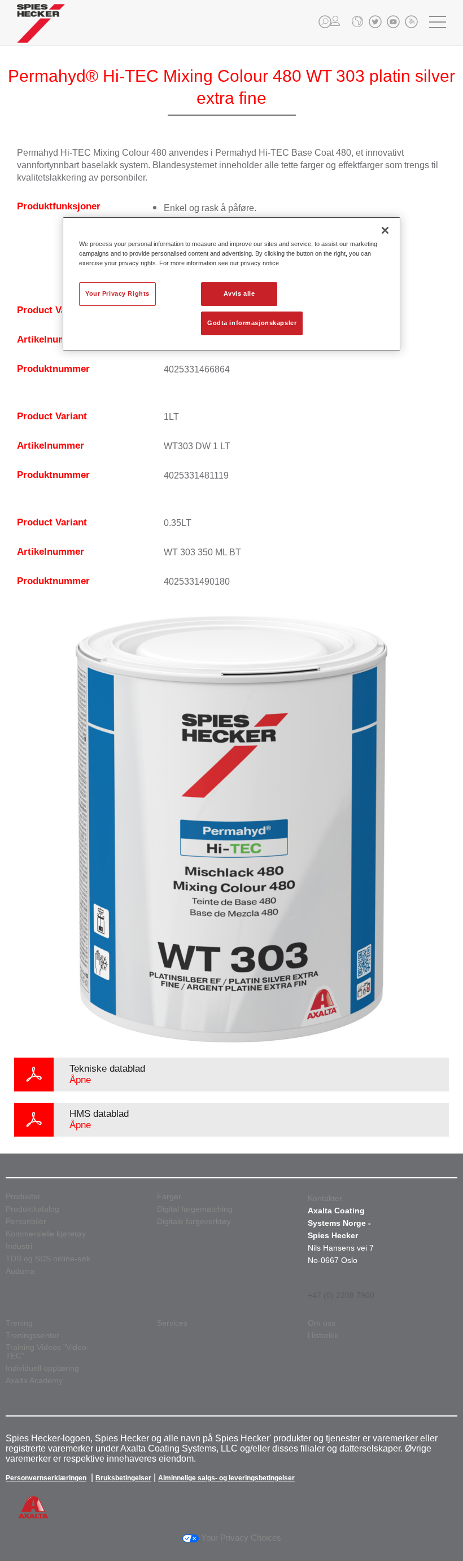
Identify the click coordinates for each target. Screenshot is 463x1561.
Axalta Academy (34, 1380)
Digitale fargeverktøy (194, 1221)
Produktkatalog (32, 1209)
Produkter (23, 1196)
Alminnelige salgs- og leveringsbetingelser (226, 1478)
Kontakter (325, 1198)
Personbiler (26, 1221)
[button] (324, 21)
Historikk (323, 1335)
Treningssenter (32, 1335)
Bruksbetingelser (123, 1478)
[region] (231, 284)
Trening (19, 1323)
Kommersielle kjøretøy (46, 1234)
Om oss (321, 1323)
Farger (169, 1196)
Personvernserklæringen (46, 1478)
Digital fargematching (195, 1209)
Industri (19, 1246)
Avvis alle (239, 293)
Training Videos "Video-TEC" (47, 1351)
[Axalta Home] (41, 32)
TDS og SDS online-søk (48, 1259)
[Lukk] (385, 230)
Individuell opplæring (42, 1368)
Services (172, 1323)
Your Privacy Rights (117, 293)
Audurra (20, 1271)
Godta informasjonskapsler (251, 322)
